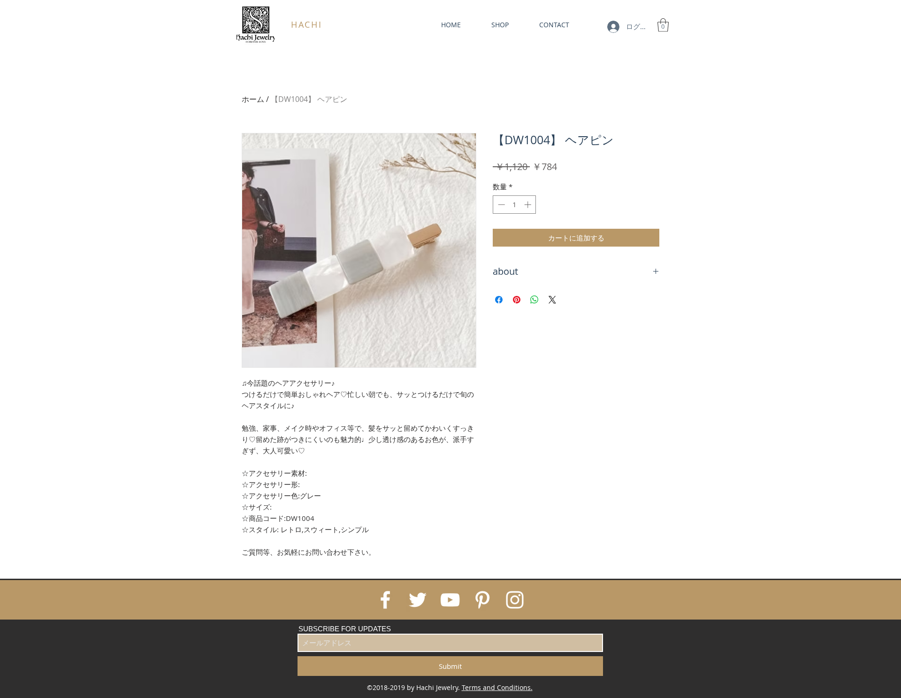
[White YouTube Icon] (450, 600)
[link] (663, 25)
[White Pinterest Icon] (482, 600)
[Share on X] (552, 299)
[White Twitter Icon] (417, 600)
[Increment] (528, 204)
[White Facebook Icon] (385, 600)
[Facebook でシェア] (498, 299)
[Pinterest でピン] (516, 299)
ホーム (253, 99)
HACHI (306, 24)
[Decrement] (500, 204)
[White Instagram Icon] (515, 600)
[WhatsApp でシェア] (534, 299)
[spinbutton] (514, 204)
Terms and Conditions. (497, 687)
